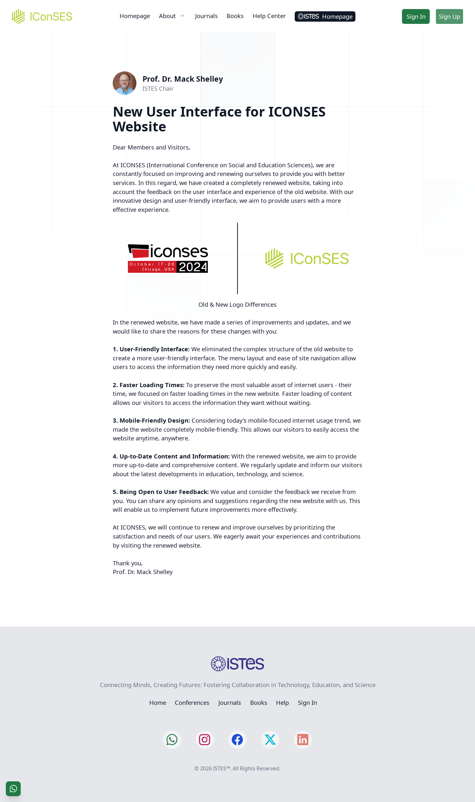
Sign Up (449, 16)
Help (282, 702)
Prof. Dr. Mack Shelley (182, 79)
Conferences (192, 702)
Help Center (269, 16)
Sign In (416, 16)
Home (157, 702)
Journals (206, 16)
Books (235, 16)
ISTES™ (221, 768)
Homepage (135, 16)
